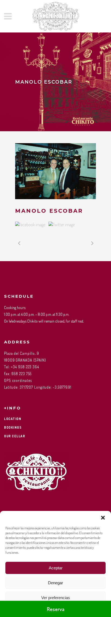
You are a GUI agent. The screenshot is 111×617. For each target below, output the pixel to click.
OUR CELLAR (14, 436)
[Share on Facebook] (30, 224)
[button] (103, 517)
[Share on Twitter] (61, 224)
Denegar (55, 582)
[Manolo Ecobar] (55, 171)
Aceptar (56, 568)
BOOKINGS (13, 427)
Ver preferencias (55, 597)
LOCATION (12, 419)
